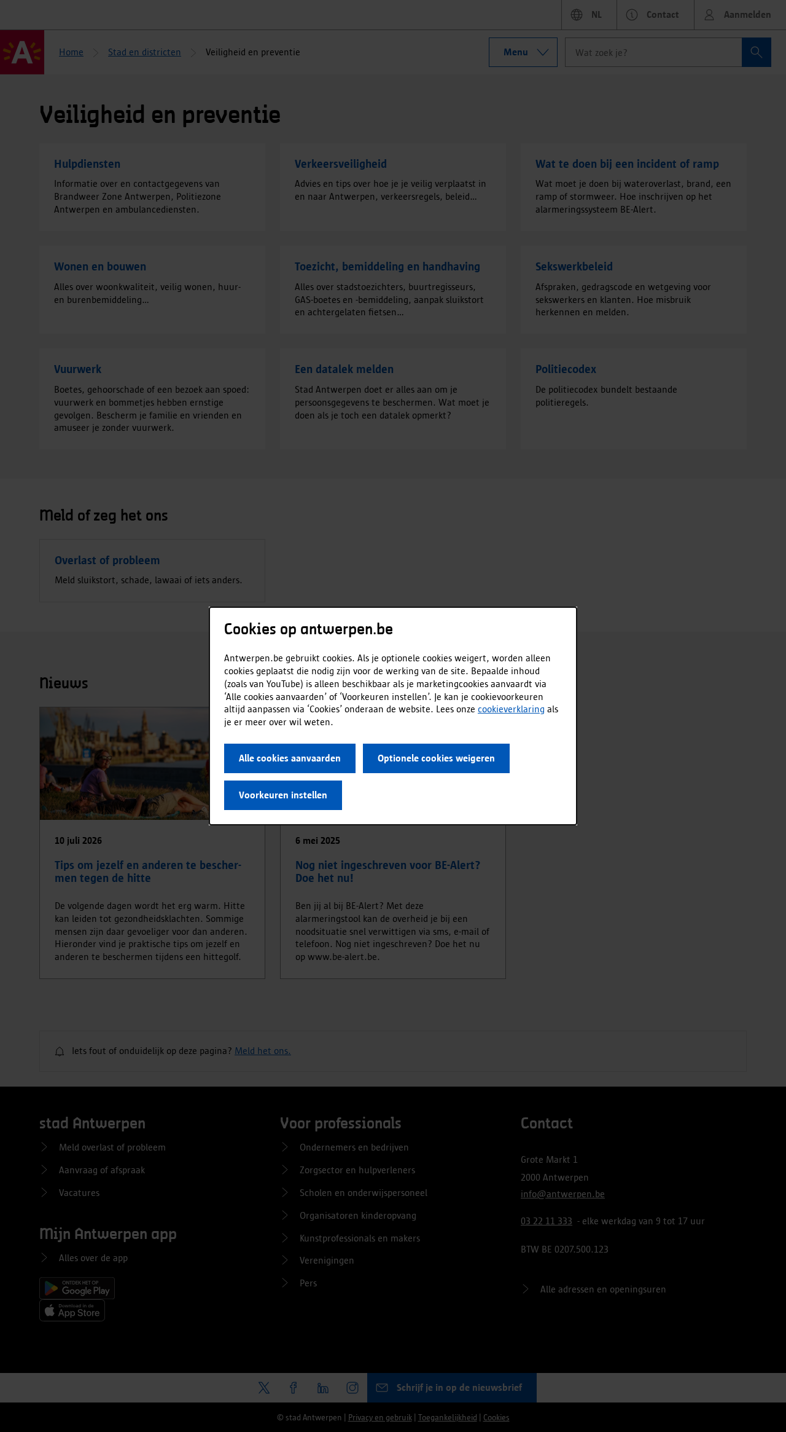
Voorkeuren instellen (283, 795)
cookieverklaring (511, 709)
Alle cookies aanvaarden (290, 758)
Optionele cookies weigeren (436, 758)
